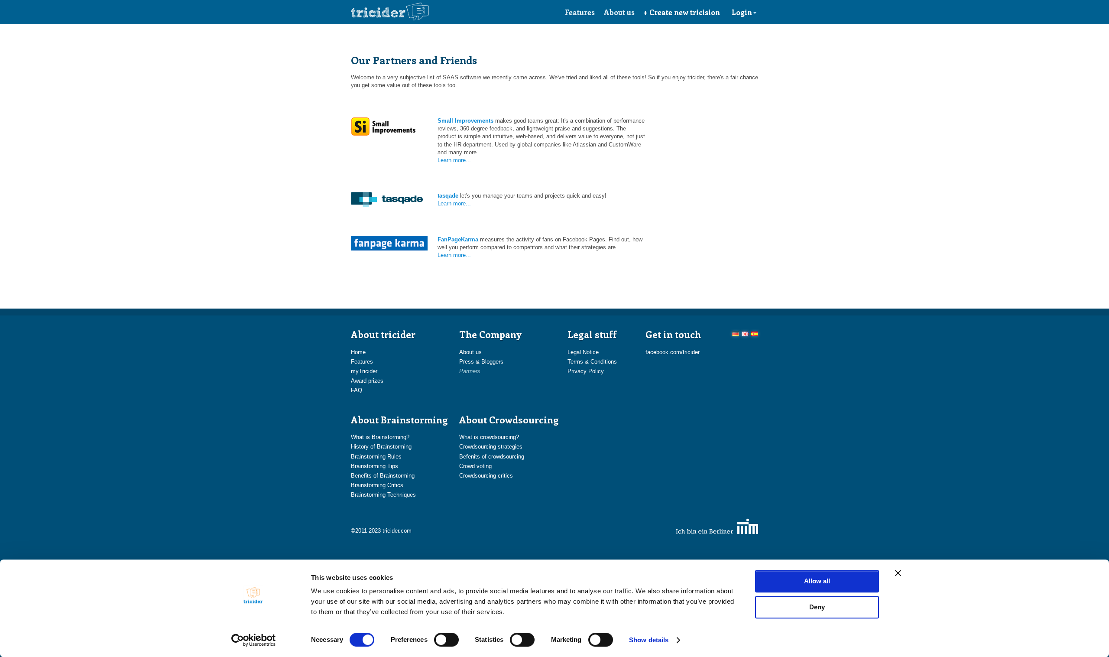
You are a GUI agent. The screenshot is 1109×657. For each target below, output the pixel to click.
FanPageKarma (458, 239)
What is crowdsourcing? (489, 437)
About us (619, 12)
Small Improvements (465, 120)
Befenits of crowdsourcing (491, 456)
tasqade (448, 195)
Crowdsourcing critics (486, 475)
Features (580, 12)
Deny (817, 607)
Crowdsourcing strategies (490, 446)
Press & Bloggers (481, 361)
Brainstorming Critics (377, 485)
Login (742, 12)
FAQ (356, 390)
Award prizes (367, 380)
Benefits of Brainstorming (383, 475)
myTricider (364, 371)
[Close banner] (898, 573)
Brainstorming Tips (374, 466)
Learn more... (454, 160)
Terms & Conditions (592, 361)
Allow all (817, 581)
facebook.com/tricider (672, 352)
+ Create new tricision (682, 12)
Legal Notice (583, 352)
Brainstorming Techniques (383, 494)
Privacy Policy (585, 371)
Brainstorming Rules (376, 456)
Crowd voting (475, 466)
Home (358, 352)
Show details (648, 640)
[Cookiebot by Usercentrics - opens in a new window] (254, 640)
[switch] (446, 640)
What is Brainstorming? (380, 437)
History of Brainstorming (381, 446)
